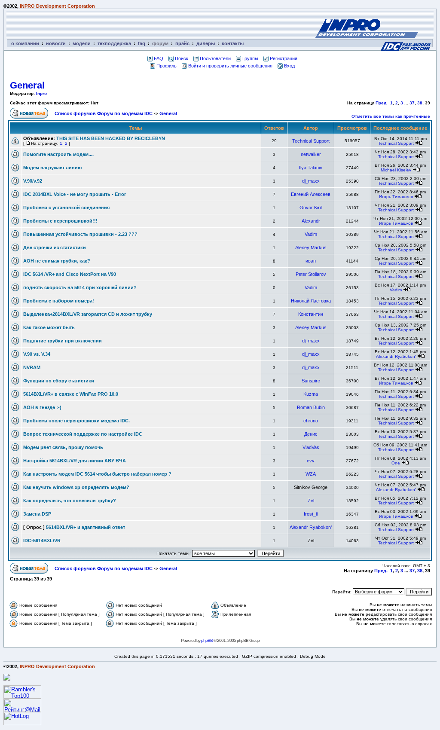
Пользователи (215, 58)
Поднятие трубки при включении (62, 340)
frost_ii (311, 513)
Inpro (41, 93)
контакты (233, 43)
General (27, 85)
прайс (182, 43)
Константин (310, 314)
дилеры (205, 43)
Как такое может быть (49, 327)
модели (82, 43)
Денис (311, 434)
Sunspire (311, 380)
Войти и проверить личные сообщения (230, 65)
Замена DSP (37, 513)
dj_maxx (311, 180)
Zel (311, 500)
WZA (311, 473)
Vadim (311, 234)
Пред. (382, 103)
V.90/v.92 (32, 180)
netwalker (311, 154)
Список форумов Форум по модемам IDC (104, 113)
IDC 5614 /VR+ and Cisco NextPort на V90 (69, 274)
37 (412, 103)
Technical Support (311, 141)
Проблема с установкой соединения (66, 207)
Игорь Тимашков (396, 196)
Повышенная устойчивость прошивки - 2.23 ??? (80, 234)
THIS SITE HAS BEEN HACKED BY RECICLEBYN (110, 138)
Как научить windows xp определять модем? (76, 487)
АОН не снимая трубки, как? (56, 260)
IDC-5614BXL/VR (42, 540)
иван (311, 260)
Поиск (181, 58)
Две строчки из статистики (54, 247)
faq (141, 43)
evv (311, 460)
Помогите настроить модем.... (58, 154)
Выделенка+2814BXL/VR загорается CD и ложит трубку (87, 314)
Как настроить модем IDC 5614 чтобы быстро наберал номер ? (97, 473)
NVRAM (31, 367)
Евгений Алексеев (310, 194)
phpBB (207, 640)
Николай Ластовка (311, 300)
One (395, 463)
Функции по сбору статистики (58, 380)
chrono (310, 420)
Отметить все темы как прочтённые (390, 116)
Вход (289, 65)
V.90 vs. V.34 (36, 354)
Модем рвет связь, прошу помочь (63, 447)
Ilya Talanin (310, 167)
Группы (250, 58)
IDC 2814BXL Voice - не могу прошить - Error (74, 194)
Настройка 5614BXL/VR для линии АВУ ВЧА (74, 460)
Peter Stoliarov (311, 274)
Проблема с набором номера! (58, 300)
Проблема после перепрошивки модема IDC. (76, 420)
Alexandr (311, 220)
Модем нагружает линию (52, 167)
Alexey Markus (311, 247)
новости (56, 43)
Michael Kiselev (396, 170)
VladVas (310, 447)
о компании (25, 43)
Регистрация (283, 58)
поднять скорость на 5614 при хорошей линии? (80, 287)
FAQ (158, 58)
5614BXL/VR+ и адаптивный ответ (85, 527)
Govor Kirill (310, 207)
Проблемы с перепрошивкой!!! (60, 220)
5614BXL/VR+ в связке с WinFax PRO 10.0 (70, 394)
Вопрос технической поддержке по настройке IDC (82, 434)
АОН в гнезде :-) (42, 407)
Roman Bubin (311, 407)
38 (419, 103)
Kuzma (310, 394)
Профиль (166, 65)
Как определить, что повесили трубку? (69, 500)
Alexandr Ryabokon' (396, 356)
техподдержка (114, 43)
